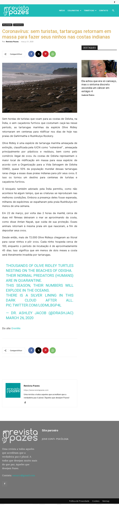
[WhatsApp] (53, 54)
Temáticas (89, 10)
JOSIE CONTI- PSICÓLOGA (55, 438)
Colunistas (73, 10)
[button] (113, 10)
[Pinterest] (45, 54)
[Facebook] (114, 2)
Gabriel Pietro (88, 95)
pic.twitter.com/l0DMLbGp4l (33, 305)
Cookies (95, 501)
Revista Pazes (12, 41)
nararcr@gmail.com (23, 475)
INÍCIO (62, 10)
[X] (38, 54)
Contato (103, 10)
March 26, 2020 (19, 318)
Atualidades (7, 25)
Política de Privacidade (79, 501)
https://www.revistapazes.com (36, 390)
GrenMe (15, 328)
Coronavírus (18, 25)
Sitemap (105, 501)
